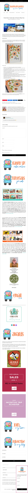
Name (3, 138)
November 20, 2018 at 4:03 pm (9, 118)
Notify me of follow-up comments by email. (7, 150)
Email (3, 142)
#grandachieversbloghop (14, 103)
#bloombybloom (8, 103)
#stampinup (19, 103)
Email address (4, 450)
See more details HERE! (9, 213)
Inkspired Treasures (14, 7)
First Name (4, 453)
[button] (14, 14)
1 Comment (18, 19)
